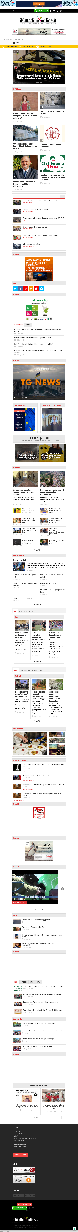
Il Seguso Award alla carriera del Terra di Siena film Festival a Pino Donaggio (43, 201)
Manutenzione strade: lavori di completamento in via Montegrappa (52, 492)
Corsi (31, 982)
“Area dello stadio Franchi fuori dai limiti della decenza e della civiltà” (25, 146)
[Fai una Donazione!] (20, 1155)
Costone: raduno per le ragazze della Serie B (35, 227)
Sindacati (38, 982)
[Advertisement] (39, 967)
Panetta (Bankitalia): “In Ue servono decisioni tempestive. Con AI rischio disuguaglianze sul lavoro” (38, 351)
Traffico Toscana (45, 46)
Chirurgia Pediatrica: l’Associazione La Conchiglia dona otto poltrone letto (42, 1031)
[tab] (15, 611)
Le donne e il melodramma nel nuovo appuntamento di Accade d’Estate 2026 (43, 784)
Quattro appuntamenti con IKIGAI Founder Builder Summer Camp (30, 530)
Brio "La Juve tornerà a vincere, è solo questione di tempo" (31, 398)
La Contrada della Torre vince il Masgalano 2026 (24, 576)
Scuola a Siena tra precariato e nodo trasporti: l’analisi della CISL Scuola (52, 177)
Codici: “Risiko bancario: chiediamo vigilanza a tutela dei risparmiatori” (33, 344)
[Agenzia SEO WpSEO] (70, 3)
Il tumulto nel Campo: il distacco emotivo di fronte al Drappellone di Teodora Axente (42, 936)
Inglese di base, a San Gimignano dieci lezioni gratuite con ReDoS (28, 541)
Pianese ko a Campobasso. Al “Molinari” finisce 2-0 (55, 636)
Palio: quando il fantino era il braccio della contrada (51, 576)
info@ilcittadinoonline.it (19, 1140)
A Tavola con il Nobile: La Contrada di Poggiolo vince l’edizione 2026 (56, 520)
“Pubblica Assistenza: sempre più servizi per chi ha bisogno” (38, 1038)
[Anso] (24, 1170)
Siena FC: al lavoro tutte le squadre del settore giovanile (38, 636)
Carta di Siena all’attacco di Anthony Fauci (33, 927)
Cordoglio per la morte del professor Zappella (35, 209)
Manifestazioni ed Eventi (60, 1110)
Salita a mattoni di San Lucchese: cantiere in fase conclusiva (23, 492)
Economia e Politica (32, 1112)
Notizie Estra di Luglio (19, 902)
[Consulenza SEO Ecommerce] (8, 3)
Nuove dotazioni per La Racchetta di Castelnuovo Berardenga (38, 1023)
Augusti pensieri (19, 560)
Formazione (24, 982)
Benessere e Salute (25, 670)
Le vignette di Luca (11, 46)
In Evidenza (17, 89)
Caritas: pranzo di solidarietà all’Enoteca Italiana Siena (37, 1046)
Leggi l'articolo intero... (28, 203)
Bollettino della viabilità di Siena (31, 244)
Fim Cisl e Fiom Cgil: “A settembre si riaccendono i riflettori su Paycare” (42, 994)
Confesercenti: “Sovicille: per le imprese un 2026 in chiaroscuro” (24, 183)
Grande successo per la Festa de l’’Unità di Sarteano (37, 775)
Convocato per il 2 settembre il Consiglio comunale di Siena (40, 76)
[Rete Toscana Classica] (24, 1179)
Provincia (16, 467)
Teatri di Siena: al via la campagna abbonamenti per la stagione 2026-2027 (43, 218)
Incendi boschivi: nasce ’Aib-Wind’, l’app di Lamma (21, 694)
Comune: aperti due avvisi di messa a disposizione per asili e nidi (40, 235)
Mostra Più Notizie (39, 550)
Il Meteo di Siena (28, 46)
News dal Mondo (18, 325)
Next (62, 888)
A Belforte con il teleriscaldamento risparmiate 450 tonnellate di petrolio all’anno (56, 531)
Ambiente (16, 670)
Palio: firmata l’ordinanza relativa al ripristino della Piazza (25, 584)
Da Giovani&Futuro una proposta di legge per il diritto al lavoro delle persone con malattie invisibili (38, 330)
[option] (39, 382)
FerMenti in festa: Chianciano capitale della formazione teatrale (40, 1002)
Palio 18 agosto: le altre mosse (48, 583)
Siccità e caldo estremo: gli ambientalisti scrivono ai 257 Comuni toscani (55, 696)
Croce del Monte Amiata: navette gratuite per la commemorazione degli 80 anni (43, 765)
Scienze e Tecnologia (37, 670)
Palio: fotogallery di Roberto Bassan (23, 598)
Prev (15, 888)
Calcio (20, 611)
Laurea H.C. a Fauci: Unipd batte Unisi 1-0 (50, 145)
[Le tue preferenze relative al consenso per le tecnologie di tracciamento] (74, 1228)
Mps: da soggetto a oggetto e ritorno (52, 112)
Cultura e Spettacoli (32, 461)
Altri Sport (31, 611)
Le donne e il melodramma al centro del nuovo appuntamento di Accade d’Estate (42, 794)
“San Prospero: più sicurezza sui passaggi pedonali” (36, 919)
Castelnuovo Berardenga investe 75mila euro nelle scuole (28, 520)
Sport (15, 611)
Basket (25, 611)
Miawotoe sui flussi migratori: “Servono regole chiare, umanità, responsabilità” (39, 944)
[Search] (62, 197)
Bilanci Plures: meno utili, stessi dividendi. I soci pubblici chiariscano (32, 338)
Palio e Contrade (18, 555)
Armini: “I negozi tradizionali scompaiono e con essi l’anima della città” (25, 115)
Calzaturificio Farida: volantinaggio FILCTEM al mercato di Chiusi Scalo (42, 1010)
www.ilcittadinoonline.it (19, 1132)
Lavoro (16, 982)
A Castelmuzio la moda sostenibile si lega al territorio (29, 509)
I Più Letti (28, 325)
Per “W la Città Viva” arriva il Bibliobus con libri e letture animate (56, 510)
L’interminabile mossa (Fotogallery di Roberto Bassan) (52, 591)
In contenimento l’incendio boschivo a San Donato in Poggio (38, 695)
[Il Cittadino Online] (39, 20)
